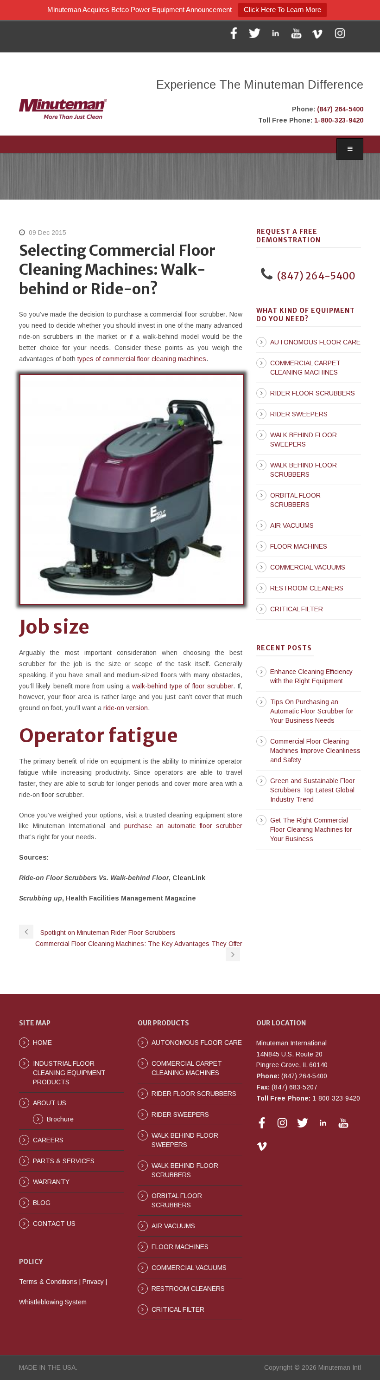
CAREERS (48, 1140)
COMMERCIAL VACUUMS (307, 567)
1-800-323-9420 (338, 120)
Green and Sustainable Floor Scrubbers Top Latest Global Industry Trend (312, 790)
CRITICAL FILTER (296, 609)
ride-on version (125, 708)
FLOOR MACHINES (298, 546)
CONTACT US (54, 1223)
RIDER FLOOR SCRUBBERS (312, 393)
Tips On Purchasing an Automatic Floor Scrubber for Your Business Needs (312, 711)
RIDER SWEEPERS (299, 414)
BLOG (42, 1202)
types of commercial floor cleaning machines (141, 359)
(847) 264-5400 (340, 109)
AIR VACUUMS (292, 525)
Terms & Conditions (48, 1281)
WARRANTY (51, 1182)
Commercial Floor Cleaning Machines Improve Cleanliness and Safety (315, 751)
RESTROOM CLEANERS (306, 588)
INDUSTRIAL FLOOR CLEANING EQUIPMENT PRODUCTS (69, 1073)
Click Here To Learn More (282, 9)
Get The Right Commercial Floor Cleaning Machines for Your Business (311, 829)
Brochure (60, 1119)
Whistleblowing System (53, 1302)
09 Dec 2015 (47, 232)
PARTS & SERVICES (64, 1161)
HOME (42, 1042)
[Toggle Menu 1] (349, 149)
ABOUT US (49, 1103)
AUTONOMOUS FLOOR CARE (315, 342)
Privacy (93, 1281)
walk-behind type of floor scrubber (182, 686)
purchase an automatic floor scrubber (183, 825)
